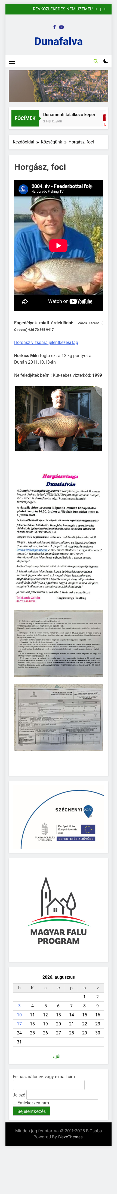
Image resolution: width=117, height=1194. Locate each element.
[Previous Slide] (96, 9)
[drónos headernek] (58, 86)
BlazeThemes (70, 1136)
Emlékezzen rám (32, 1102)
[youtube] (61, 27)
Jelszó (19, 1095)
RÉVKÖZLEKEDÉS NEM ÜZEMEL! (63, 9)
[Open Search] (96, 61)
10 (19, 1014)
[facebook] (54, 27)
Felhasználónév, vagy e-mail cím (44, 1076)
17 (19, 1024)
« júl (56, 1056)
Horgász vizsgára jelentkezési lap (46, 342)
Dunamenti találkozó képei (64, 114)
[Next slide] (104, 9)
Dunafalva (58, 41)
